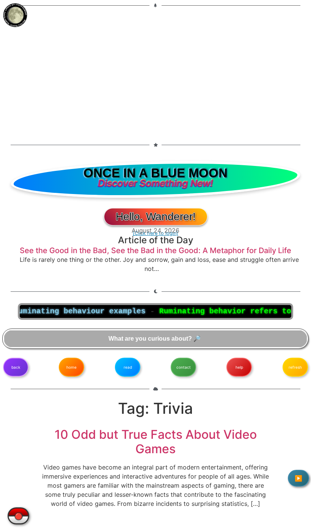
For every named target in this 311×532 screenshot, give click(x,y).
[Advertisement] (155, 70)
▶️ (298, 478)
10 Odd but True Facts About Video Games (156, 441)
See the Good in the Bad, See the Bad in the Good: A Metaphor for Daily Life (155, 250)
